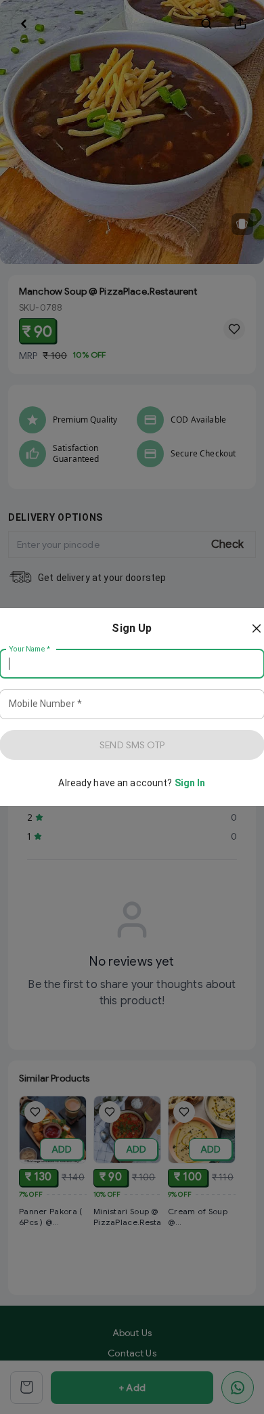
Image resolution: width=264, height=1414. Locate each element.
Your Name (30, 649)
